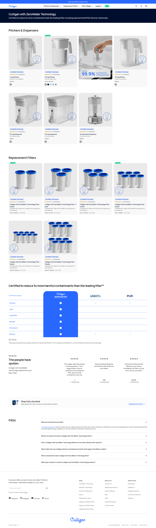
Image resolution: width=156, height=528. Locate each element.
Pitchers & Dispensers (51, 6)
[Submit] (46, 488)
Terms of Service (143, 525)
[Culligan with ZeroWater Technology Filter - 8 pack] (25, 237)
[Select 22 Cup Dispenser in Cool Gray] (11, 142)
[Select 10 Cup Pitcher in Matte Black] (48, 84)
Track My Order (109, 505)
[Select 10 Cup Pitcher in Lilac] (53, 84)
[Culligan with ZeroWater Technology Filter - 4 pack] (95, 180)
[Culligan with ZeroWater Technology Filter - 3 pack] (60, 180)
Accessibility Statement (114, 525)
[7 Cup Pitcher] (25, 52)
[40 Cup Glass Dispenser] (95, 109)
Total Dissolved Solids (47, 427)
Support (98, 6)
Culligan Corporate (133, 491)
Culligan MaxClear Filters (86, 509)
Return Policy (125, 525)
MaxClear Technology (85, 487)
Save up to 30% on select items (78, 2)
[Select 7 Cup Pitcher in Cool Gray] (11, 84)
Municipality (131, 484)
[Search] (136, 6)
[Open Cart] (146, 6)
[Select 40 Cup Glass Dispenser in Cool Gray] (81, 142)
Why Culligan (86, 6)
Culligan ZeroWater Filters (87, 502)
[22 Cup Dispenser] (25, 109)
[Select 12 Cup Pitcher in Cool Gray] (116, 84)
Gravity (81, 494)
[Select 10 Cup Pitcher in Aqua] (51, 84)
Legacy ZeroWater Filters (86, 505)
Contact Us (108, 484)
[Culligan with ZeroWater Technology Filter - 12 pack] (60, 237)
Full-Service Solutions (134, 494)
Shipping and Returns (111, 487)
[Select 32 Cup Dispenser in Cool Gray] (46, 142)
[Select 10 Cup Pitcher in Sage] (56, 84)
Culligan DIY (131, 487)
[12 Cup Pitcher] (130, 52)
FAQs (106, 498)
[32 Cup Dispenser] (60, 109)
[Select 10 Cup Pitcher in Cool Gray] (46, 84)
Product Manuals (110, 491)
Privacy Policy (134, 525)
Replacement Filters (70, 6)
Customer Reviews (110, 502)
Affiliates (130, 498)
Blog (106, 494)
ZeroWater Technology (86, 484)
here (26, 492)
